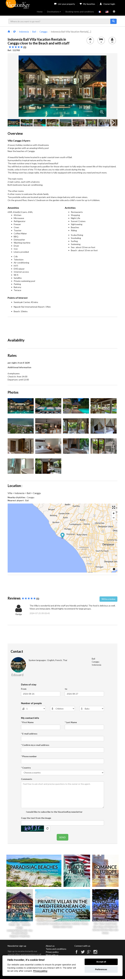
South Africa (112, 914)
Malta (85, 917)
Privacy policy (52, 952)
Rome (97, 875)
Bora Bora (48, 882)
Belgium (105, 881)
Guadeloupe (15, 873)
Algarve (84, 920)
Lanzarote (49, 920)
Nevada (71, 881)
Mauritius (40, 876)
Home (40, 11)
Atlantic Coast (57, 914)
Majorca (83, 914)
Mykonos (49, 917)
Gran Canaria (74, 920)
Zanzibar (109, 917)
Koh (21, 922)
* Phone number (29, 756)
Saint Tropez (111, 878)
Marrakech (102, 920)
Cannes (96, 878)
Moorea (39, 882)
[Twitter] (83, 953)
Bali (11, 870)
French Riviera (44, 914)
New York (77, 875)
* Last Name (71, 722)
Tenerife (40, 920)
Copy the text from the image (36, 818)
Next (102, 86)
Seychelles (49, 876)
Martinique (53, 870)
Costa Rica (112, 920)
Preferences (101, 969)
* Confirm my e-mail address (35, 745)
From (23, 689)
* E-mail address (29, 733)
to (66, 689)
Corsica (57, 917)
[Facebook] (76, 953)
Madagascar (99, 917)
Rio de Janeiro (99, 914)
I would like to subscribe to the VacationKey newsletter (54, 811)
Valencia (113, 881)
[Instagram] (95, 953)
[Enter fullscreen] (113, 507)
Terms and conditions (56, 949)
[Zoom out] (113, 517)
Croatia (78, 917)
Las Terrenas (53, 879)
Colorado (80, 881)
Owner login (109, 4)
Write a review (108, 599)
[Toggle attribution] (114, 569)
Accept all (101, 961)
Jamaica (34, 873)
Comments (26, 779)
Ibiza (76, 914)
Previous (23, 86)
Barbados (43, 873)
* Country (26, 767)
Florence (105, 875)
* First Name (27, 722)
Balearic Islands (28, 876)
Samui (26, 922)
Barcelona (104, 884)
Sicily (72, 917)
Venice (112, 875)
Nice (103, 878)
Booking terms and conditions (80, 11)
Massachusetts (80, 878)
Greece (40, 917)
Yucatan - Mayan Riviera (27, 879)
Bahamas (26, 873)
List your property (66, 4)
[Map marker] (63, 536)
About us (50, 946)
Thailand (18, 870)
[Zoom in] (113, 513)
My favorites (89, 4)
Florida (44, 870)
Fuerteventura (61, 920)
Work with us (52, 955)
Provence (97, 881)
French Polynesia (22, 882)
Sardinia (65, 917)
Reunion (12, 879)
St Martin (27, 870)
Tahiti (32, 882)
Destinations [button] (53, 11)
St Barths (36, 870)
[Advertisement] (63, 326)
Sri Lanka (43, 879)
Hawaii (69, 878)
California (68, 875)
